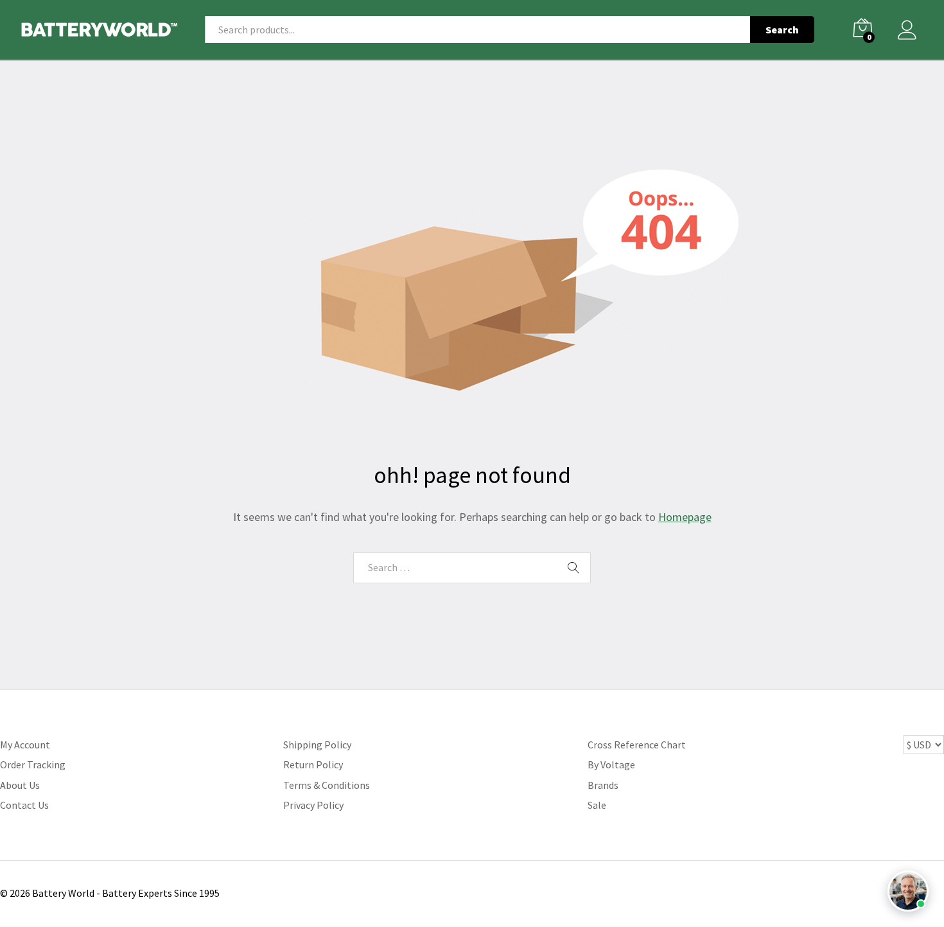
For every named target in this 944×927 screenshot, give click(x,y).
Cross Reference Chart (637, 744)
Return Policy (313, 764)
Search (782, 29)
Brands (603, 785)
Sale (597, 805)
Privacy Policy (313, 805)
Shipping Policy (317, 744)
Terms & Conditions (326, 785)
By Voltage (611, 764)
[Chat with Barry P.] (908, 891)
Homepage (685, 516)
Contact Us (24, 805)
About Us (20, 785)
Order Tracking (33, 764)
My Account (25, 744)
